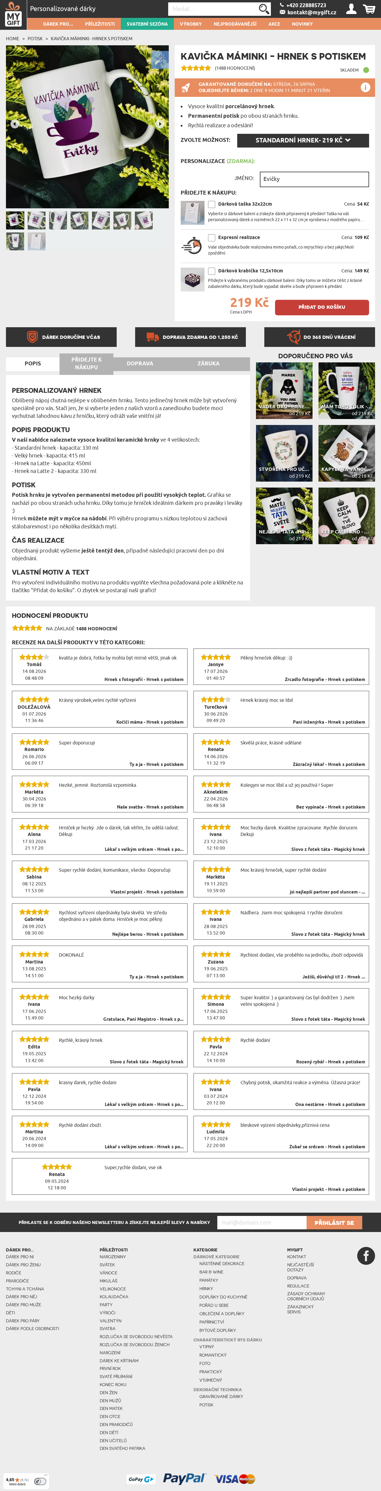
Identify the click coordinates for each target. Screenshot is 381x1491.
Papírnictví (211, 1322)
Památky (208, 1280)
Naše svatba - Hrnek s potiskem (150, 807)
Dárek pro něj (21, 1296)
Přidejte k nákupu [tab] (86, 363)
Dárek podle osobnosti (32, 1328)
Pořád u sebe (214, 1305)
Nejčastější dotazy (300, 1267)
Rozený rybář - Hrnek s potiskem (330, 1062)
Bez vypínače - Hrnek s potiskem (330, 807)
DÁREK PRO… (58, 24)
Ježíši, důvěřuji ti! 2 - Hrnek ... (333, 977)
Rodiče (13, 1272)
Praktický (210, 1371)
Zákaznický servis (300, 1309)
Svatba (107, 1328)
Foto (204, 1363)
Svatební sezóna (147, 24)
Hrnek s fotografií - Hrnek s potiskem (144, 680)
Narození (110, 1352)
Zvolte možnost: (205, 140)
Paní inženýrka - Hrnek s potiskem (329, 722)
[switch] (40, 1481)
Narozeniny (113, 1256)
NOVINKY (302, 24)
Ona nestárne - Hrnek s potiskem (330, 1105)
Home (12, 38)
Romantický (213, 1355)
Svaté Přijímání (116, 1376)
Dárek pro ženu (23, 1264)
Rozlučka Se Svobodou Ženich (135, 1344)
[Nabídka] (45, 1476)
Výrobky (191, 24)
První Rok (110, 1368)
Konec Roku (113, 1384)
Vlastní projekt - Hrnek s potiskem (147, 892)
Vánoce (108, 1272)
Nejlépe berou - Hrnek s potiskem (148, 935)
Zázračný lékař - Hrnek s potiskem (329, 765)
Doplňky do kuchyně (223, 1297)
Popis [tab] (33, 363)
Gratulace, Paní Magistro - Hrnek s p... (143, 1020)
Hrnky (206, 1288)
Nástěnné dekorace (221, 1263)
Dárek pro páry (23, 1320)
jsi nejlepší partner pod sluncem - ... (327, 892)
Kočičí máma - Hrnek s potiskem (150, 722)
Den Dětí (109, 1432)
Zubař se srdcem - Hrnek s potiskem (327, 1147)
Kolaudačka (114, 1296)
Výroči (107, 1312)
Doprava (297, 1278)
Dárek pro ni (20, 1256)
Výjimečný (210, 1380)
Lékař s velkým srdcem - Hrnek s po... (144, 850)
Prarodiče (17, 1281)
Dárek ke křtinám (119, 1360)
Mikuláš (108, 1281)
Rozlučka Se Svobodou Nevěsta (136, 1336)
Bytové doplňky (217, 1330)
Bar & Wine (211, 1272)
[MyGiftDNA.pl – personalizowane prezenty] (13, 15)
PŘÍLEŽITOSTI (100, 24)
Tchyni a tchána (25, 1289)
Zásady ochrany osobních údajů (306, 1296)
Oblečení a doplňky (221, 1313)
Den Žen (108, 1392)
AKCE (274, 24)
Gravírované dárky (221, 1396)
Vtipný (206, 1346)
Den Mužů (110, 1400)
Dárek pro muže (23, 1304)
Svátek (107, 1264)
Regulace (298, 1286)
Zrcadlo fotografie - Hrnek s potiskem (325, 680)
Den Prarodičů (116, 1424)
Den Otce (110, 1416)
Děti (10, 1312)
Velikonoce (113, 1289)
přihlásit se (334, 1222)
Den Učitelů (113, 1440)
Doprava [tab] (140, 363)
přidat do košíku (322, 306)
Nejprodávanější (235, 24)
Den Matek (111, 1408)
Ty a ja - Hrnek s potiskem (156, 765)
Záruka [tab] (209, 363)
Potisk (35, 38)
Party (106, 1304)
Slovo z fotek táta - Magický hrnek (328, 850)
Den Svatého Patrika (122, 1448)
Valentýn (110, 1320)
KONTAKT (296, 1256)
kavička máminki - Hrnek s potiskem (91, 38)
